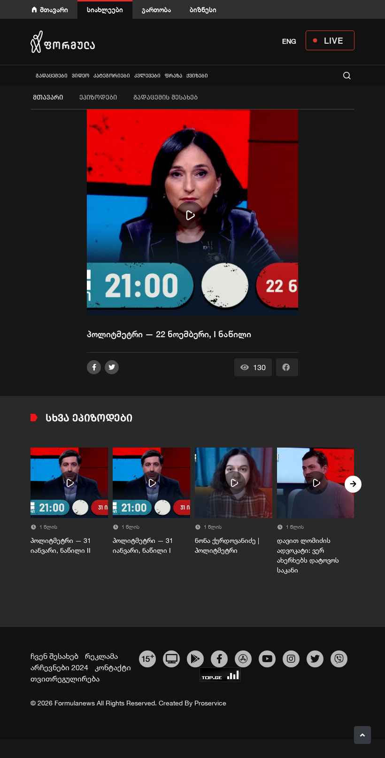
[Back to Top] (362, 735)
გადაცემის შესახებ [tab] (165, 97)
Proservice (210, 703)
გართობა (156, 10)
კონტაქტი (113, 667)
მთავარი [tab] (48, 97)
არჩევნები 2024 (59, 667)
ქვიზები (197, 76)
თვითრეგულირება (65, 678)
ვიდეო (80, 76)
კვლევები (147, 76)
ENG (289, 41)
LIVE (333, 40)
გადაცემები (52, 76)
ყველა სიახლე (31, 75)
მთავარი (54, 10)
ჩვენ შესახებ (54, 656)
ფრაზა (173, 76)
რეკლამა (101, 656)
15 (147, 657)
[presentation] (31, 484)
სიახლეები (105, 10)
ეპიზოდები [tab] (98, 97)
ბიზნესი (203, 10)
